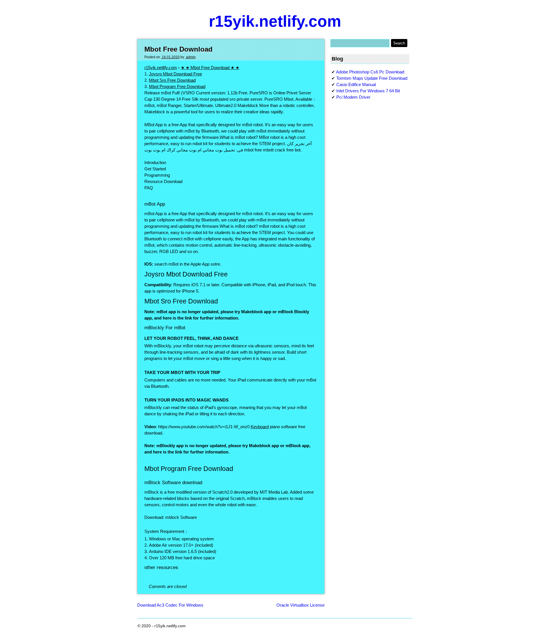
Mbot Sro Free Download (172, 80)
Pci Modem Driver (353, 97)
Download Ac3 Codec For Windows (170, 605)
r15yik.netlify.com (275, 21)
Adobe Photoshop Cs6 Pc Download (370, 71)
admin (190, 57)
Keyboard (260, 426)
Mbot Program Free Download (177, 86)
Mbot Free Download (178, 49)
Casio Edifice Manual (356, 84)
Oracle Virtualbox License (300, 605)
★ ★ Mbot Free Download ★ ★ (210, 67)
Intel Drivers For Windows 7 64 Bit (368, 90)
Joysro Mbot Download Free (175, 73)
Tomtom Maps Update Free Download (371, 78)
